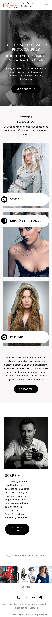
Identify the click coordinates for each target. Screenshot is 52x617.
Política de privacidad (37, 614)
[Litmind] (41, 597)
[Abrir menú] (46, 5)
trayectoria (19, 481)
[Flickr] (33, 597)
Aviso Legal (17, 614)
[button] (8, 574)
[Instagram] (19, 597)
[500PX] (26, 597)
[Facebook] (11, 597)
